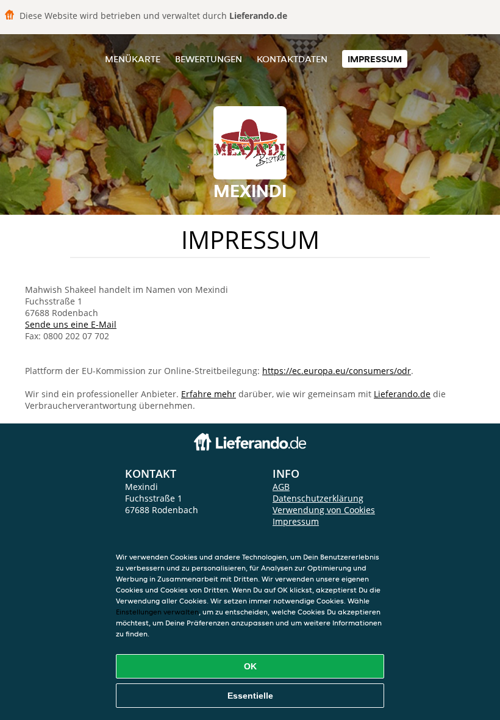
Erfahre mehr (208, 394)
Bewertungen (208, 58)
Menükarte (132, 58)
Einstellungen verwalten (157, 611)
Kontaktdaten (292, 58)
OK (250, 666)
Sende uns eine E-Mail (70, 324)
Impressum (375, 58)
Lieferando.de (402, 394)
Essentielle (250, 695)
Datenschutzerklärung (318, 498)
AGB (281, 486)
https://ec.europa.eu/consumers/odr (336, 370)
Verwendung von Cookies (324, 510)
